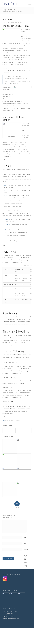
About (6, 195)
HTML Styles (7, 19)
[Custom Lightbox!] (24, 446)
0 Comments (6, 22)
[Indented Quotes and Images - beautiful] (10, 475)
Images (13, 11)
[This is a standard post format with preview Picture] (24, 489)
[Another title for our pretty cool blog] (24, 460)
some (14, 420)
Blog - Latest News (9, 10)
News (16, 22)
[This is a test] (10, 460)
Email (25, 543)
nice (12, 420)
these (19, 420)
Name (25, 537)
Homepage (7, 420)
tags (17, 420)
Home (10, 11)
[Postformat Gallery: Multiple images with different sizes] (24, 475)
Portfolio (6, 190)
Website (26, 549)
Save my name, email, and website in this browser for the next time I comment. (26, 562)
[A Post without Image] (10, 446)
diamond (21, 22)
